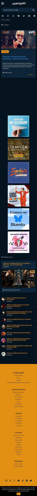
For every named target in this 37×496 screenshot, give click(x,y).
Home (2, 20)
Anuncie (18, 380)
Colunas (18, 433)
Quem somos (18, 375)
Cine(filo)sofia (18, 449)
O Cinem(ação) (18, 373)
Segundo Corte (18, 406)
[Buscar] (33, 10)
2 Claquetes (18, 418)
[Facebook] (8, 16)
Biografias (18, 399)
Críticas (18, 413)
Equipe (18, 378)
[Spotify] (29, 16)
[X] (13, 16)
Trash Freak (18, 447)
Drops (18, 401)
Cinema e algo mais (18, 435)
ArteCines (18, 452)
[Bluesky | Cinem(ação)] (18, 219)
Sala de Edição (18, 464)
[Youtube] (34, 16)
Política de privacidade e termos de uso (18, 382)
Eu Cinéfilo (18, 442)
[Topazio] (18, 172)
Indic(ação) (18, 404)
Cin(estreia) (18, 437)
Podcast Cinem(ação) (18, 392)
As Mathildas (18, 397)
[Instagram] (2, 16)
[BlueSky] (18, 16)
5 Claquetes (18, 425)
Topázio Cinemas (18, 466)
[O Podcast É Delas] (18, 242)
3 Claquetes (18, 421)
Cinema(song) (18, 440)
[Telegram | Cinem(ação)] (18, 126)
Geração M (18, 394)
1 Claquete (18, 416)
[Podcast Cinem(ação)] (18, 195)
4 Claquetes (18, 423)
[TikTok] (24, 16)
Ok (18, 494)
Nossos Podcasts (18, 390)
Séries (18, 454)
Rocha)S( (18, 445)
